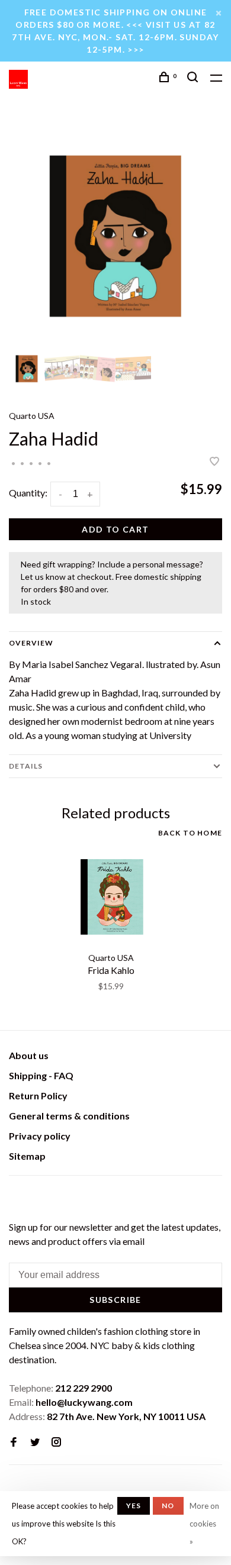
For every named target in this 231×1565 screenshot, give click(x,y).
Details (26, 765)
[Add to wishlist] (214, 461)
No (168, 1505)
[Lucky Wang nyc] (16, 1196)
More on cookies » (204, 1523)
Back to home (190, 832)
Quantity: (28, 492)
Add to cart (115, 529)
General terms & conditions (69, 1115)
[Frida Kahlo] (111, 896)
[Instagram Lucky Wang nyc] (56, 1442)
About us (29, 1055)
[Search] (194, 78)
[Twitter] (35, 1442)
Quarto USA (31, 416)
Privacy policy (39, 1135)
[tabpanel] (115, 235)
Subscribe (115, 1300)
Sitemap (27, 1155)
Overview (31, 642)
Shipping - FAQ (41, 1075)
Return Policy (38, 1095)
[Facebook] (13, 1442)
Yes (134, 1505)
